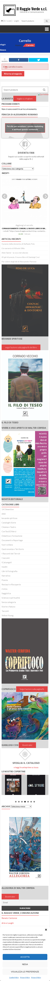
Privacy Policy (25, 977)
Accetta (25, 957)
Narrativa (6, 575)
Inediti (4, 567)
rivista (4, 589)
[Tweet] (38, 60)
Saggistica (6, 593)
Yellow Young (7, 615)
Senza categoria (9, 602)
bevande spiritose (9, 518)
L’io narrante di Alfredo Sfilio (13, 248)
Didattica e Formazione (12, 536)
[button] (46, 929)
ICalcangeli (7, 562)
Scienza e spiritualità (11, 598)
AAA (4, 514)
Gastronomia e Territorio (13, 549)
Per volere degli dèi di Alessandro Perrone (19, 261)
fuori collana (7, 544)
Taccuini (5, 611)
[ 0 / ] (7, 21)
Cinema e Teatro (9, 527)
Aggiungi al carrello (24, 225)
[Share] (18, 60)
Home (18, 45)
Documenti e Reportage (12, 540)
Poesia (5, 580)
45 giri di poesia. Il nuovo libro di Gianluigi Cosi (20, 257)
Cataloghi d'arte (9, 522)
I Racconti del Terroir (11, 553)
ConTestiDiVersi (9, 531)
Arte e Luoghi (8, 923)
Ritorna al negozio (13, 73)
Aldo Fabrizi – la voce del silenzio (15, 253)
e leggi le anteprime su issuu (26, 767)
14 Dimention (8, 509)
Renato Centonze (9, 918)
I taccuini (6, 558)
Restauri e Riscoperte (11, 584)
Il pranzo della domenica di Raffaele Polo (18, 244)
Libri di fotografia (9, 571)
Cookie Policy (14, 977)
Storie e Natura (8, 606)
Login (16, 21)
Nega (25, 964)
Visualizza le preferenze (25, 972)
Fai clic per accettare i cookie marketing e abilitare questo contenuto (25, 127)
